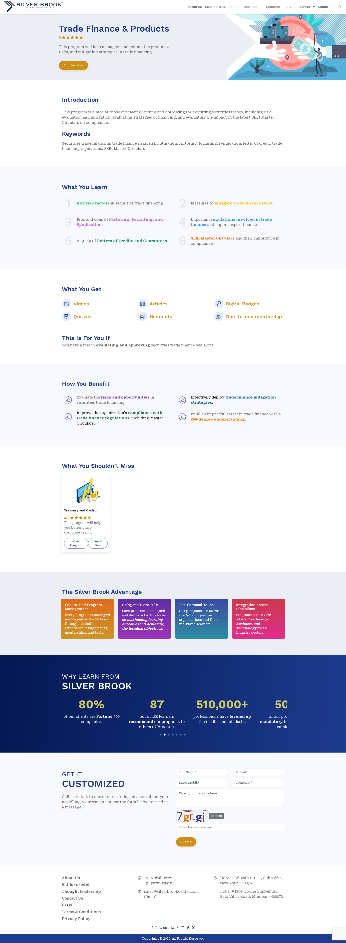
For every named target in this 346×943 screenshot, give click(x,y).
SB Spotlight (271, 6)
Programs (305, 6)
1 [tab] (161, 735)
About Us (195, 6)
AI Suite (289, 6)
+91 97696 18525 (158, 878)
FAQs (67, 905)
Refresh (216, 815)
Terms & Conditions (81, 912)
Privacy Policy (76, 919)
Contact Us (326, 6)
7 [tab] (185, 735)
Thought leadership (243, 6)
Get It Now (98, 543)
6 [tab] (181, 735)
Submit (186, 842)
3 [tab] (169, 735)
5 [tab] (177, 735)
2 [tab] (165, 735)
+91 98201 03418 (158, 883)
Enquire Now (73, 65)
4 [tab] (173, 735)
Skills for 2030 (215, 6)
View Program (76, 543)
